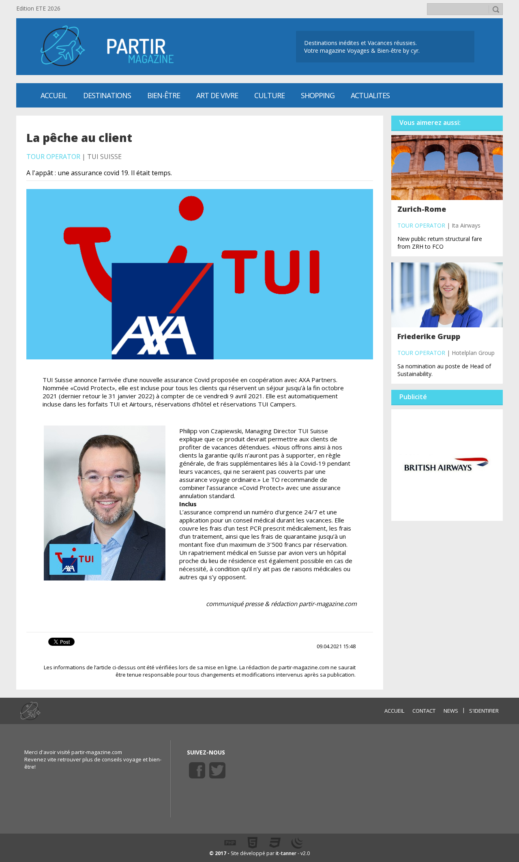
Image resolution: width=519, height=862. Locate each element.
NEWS (451, 710)
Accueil (54, 95)
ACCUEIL (394, 710)
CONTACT (423, 710)
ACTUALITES (370, 95)
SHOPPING (318, 95)
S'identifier (484, 710)
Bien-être (163, 95)
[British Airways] (447, 464)
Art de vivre (217, 95)
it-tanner (286, 853)
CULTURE (269, 95)
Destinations (107, 95)
